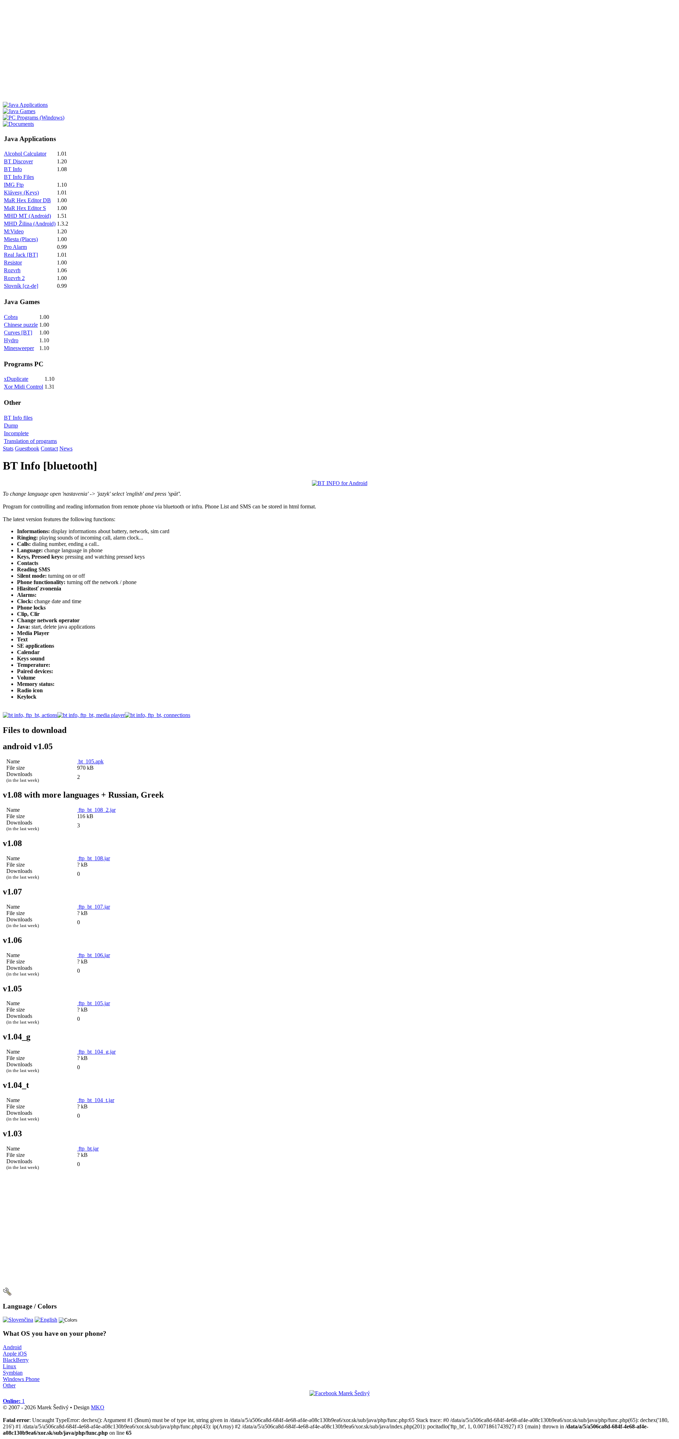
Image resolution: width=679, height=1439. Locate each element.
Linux (9, 1366)
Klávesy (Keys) (21, 193)
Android (12, 1347)
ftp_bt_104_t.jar (95, 1100)
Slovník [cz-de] (21, 286)
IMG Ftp (14, 185)
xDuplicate (16, 379)
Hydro (11, 340)
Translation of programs (30, 441)
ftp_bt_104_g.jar (96, 1052)
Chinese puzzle (21, 325)
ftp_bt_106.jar (93, 955)
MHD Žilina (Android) (30, 224)
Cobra (11, 317)
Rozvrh (12, 270)
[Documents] (18, 124)
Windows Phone (21, 1379)
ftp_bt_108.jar (93, 858)
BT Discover (18, 161)
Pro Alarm (15, 247)
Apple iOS (15, 1354)
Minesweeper (19, 348)
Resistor (13, 263)
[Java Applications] (25, 105)
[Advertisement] (215, 52)
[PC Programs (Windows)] (33, 118)
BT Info (13, 169)
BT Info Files (19, 177)
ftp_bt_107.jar (93, 907)
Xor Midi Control (23, 387)
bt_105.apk (90, 761)
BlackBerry (16, 1360)
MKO (97, 1407)
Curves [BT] (18, 333)
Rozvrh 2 (14, 278)
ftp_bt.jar (88, 1149)
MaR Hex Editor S (25, 208)
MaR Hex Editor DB (27, 200)
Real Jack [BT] (21, 255)
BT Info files (18, 418)
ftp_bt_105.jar (93, 1003)
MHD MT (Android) (27, 216)
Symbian (13, 1373)
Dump (11, 426)
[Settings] (7, 1294)
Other (9, 1385)
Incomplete (16, 433)
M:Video (14, 231)
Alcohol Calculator (25, 154)
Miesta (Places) (21, 239)
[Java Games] (19, 111)
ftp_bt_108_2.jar (96, 810)
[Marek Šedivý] (339, 1393)
